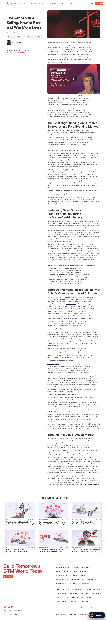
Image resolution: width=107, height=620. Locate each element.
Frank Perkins (78, 54)
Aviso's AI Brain (71, 304)
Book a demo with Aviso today (88, 484)
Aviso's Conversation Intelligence (78, 400)
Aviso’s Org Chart (53, 364)
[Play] (74, 79)
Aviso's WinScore (59, 336)
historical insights (61, 380)
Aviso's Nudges (71, 348)
